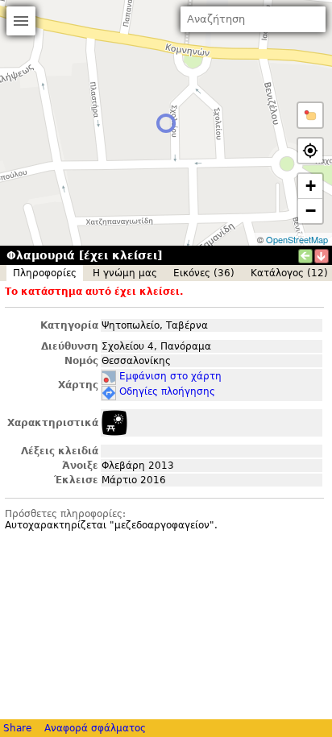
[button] (310, 115)
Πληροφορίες (45, 273)
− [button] (310, 211)
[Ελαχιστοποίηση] (321, 256)
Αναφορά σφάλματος (95, 728)
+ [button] (310, 186)
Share (17, 728)
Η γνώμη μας (125, 273)
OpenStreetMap (297, 239)
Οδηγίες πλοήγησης (167, 391)
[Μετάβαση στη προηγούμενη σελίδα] (305, 256)
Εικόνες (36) (203, 273)
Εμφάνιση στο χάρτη (170, 376)
